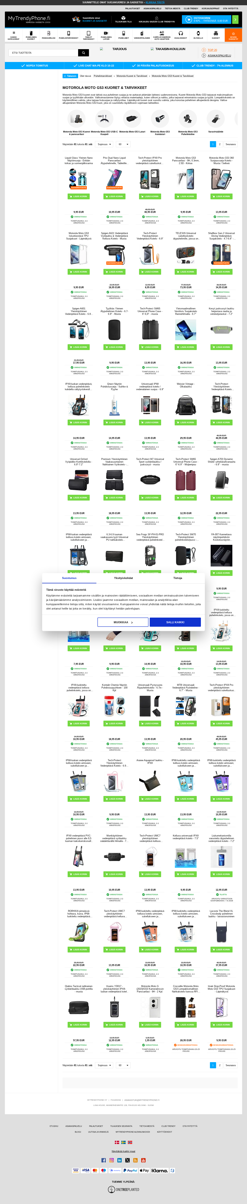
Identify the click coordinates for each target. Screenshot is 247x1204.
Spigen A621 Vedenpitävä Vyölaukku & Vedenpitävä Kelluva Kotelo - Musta (114, 236)
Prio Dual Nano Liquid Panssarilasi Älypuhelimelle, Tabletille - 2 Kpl (114, 160)
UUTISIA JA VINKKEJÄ (98, 1132)
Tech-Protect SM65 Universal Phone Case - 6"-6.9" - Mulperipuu (185, 462)
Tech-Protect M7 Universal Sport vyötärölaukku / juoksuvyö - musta (150, 462)
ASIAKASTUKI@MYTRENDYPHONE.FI (141, 1100)
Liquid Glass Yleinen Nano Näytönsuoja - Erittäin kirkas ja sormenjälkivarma (79, 160)
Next (234, 122)
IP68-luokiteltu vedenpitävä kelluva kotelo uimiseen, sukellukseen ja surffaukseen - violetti (221, 763)
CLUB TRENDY (168, 1126)
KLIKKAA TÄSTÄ (155, 2)
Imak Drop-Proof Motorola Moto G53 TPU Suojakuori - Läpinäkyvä (221, 989)
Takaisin (71, 76)
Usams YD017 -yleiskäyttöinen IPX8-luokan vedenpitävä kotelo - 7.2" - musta (114, 989)
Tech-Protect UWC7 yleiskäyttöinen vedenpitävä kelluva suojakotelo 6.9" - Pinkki (114, 914)
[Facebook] (103, 1160)
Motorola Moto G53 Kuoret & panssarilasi (76, 133)
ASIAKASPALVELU (152, 8)
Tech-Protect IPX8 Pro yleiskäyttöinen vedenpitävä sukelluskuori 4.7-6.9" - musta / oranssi (221, 688)
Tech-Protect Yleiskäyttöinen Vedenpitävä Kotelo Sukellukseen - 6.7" (221, 387)
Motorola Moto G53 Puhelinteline (188, 133)
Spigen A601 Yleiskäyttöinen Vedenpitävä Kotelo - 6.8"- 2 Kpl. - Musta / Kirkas (78, 311)
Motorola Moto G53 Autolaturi (160, 133)
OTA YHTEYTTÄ (230, 8)
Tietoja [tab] (177, 577)
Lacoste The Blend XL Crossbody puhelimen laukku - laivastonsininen (221, 914)
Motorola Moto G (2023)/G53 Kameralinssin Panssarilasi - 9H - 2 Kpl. (150, 989)
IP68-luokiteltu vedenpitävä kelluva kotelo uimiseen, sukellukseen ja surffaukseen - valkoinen (186, 914)
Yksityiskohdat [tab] (123, 577)
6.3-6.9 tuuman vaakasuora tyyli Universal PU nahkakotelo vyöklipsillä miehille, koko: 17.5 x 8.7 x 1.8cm (114, 537)
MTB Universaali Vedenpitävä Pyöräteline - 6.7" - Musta (185, 688)
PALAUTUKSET (132, 8)
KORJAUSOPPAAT (211, 8)
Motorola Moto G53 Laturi (132, 131)
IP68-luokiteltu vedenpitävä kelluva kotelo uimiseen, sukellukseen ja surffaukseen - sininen (186, 763)
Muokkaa (121, 622)
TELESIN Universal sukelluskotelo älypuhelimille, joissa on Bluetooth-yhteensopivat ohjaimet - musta (185, 236)
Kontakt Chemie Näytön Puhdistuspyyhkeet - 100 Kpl (114, 688)
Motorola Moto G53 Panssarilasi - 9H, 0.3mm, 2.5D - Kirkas (185, 160)
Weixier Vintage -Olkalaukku (186, 385)
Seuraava (231, 144)
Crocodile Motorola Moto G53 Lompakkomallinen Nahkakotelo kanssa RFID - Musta (185, 989)
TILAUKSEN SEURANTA (121, 1126)
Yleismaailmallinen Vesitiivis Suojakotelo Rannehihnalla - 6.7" (185, 311)
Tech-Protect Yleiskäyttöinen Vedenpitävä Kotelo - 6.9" (150, 236)
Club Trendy (191, 8)
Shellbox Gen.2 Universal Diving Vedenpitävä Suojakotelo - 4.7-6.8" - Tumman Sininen (221, 236)
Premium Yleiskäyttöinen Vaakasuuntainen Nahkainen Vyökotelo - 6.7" (114, 462)
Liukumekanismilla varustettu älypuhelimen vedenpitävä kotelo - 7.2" (221, 838)
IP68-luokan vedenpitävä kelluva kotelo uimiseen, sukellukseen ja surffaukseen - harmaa (79, 763)
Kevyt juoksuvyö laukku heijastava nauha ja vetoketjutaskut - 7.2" (221, 311)
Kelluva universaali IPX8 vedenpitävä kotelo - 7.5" (186, 837)
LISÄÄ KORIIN (151, 272)
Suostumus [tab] (69, 577)
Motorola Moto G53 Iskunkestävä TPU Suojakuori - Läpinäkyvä (78, 236)
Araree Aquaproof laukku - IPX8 (150, 761)
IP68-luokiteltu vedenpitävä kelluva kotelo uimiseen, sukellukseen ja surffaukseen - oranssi (150, 914)
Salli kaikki (175, 622)
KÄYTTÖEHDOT (164, 1132)
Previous (66, 122)
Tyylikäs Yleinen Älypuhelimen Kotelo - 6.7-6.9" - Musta (114, 311)
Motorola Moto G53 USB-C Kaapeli (104, 133)
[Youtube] (143, 1160)
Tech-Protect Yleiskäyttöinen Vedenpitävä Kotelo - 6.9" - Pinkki (114, 763)
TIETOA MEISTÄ (172, 8)
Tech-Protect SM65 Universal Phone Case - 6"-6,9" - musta (150, 311)
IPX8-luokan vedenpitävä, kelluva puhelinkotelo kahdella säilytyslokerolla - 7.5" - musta (79, 387)
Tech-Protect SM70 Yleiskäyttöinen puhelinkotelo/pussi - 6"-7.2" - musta (186, 537)
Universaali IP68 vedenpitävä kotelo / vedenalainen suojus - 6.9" (150, 387)
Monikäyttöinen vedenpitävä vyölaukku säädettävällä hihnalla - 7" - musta (114, 838)
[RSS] (135, 1160)
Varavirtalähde (215, 131)
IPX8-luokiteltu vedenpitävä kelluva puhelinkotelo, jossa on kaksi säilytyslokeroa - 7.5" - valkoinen (221, 612)
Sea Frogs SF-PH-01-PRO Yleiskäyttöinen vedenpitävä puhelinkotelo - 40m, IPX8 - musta (150, 537)
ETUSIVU (54, 1126)
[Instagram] (111, 1160)
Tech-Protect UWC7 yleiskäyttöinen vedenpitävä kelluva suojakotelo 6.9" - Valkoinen (150, 838)
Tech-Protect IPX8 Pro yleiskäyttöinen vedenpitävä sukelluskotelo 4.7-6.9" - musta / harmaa (150, 160)
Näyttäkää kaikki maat (123, 1151)
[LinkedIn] (119, 1160)
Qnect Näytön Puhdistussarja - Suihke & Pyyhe (114, 387)
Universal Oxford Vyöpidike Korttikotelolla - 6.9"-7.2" (78, 462)
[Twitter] (127, 1160)
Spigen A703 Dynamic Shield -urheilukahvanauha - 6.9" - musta (221, 462)
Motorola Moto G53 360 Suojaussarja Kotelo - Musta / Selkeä (221, 160)
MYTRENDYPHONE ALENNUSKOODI (133, 1132)
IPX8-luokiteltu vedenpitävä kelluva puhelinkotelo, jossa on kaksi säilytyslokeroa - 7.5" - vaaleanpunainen (79, 688)
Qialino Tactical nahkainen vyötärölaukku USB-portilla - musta (79, 989)
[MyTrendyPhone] (29, 19)
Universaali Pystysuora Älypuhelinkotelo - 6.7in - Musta (150, 688)
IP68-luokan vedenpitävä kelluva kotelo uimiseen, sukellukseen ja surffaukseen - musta (79, 537)
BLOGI (78, 1132)
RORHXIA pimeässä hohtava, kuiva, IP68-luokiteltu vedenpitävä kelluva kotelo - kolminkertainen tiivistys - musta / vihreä (78, 914)
